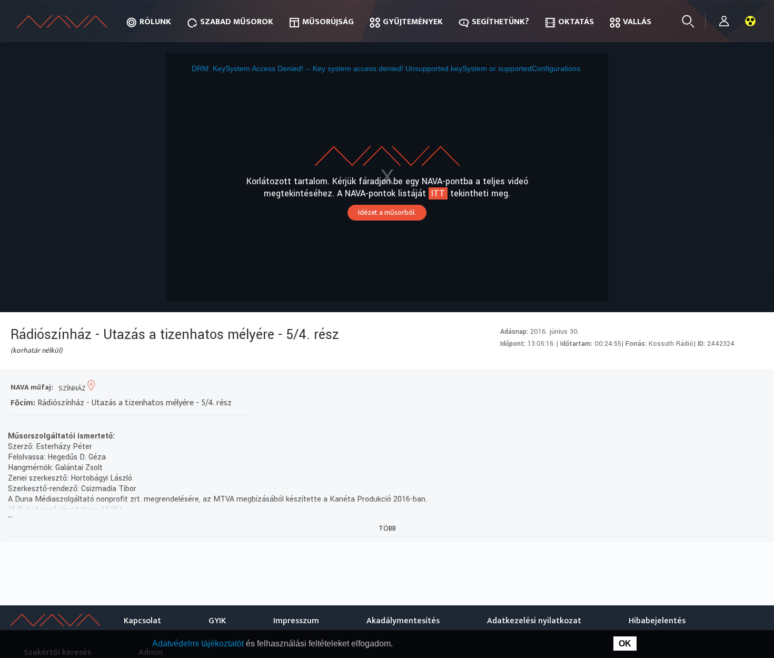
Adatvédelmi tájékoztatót (199, 643)
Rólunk (155, 22)
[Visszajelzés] (753, 388)
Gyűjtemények (413, 22)
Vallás (637, 22)
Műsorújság (328, 22)
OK (625, 643)
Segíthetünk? (500, 22)
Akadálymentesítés (403, 621)
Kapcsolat (142, 621)
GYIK (217, 621)
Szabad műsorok (236, 22)
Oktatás (576, 22)
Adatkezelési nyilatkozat (534, 621)
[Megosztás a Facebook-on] (734, 388)
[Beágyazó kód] (715, 388)
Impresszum (296, 621)
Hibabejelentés (657, 621)
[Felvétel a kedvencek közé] (658, 388)
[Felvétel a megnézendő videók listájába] (677, 388)
